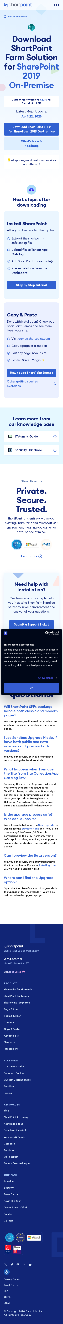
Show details (45, 677)
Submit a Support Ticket (31, 624)
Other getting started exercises (22, 383)
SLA (6, 1291)
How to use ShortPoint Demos (31, 373)
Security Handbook (28, 450)
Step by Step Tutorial (31, 285)
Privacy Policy (12, 1279)
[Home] (18, 5)
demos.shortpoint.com (34, 339)
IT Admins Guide (26, 436)
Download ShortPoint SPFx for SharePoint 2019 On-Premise (31, 129)
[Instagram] (18, 1265)
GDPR (7, 1297)
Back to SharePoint (17, 16)
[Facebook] (12, 1265)
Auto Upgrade (47, 865)
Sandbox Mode (30, 828)
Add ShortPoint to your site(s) (32, 261)
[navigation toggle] (56, 5)
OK (31, 688)
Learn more (29, 556)
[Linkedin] (24, 1265)
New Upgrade (46, 825)
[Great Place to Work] (13, 1249)
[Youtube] (30, 1265)
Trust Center (11, 1285)
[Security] (23, 1237)
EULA (7, 1302)
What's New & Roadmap (31, 143)
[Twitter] (6, 1265)
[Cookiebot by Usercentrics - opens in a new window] (45, 633)
